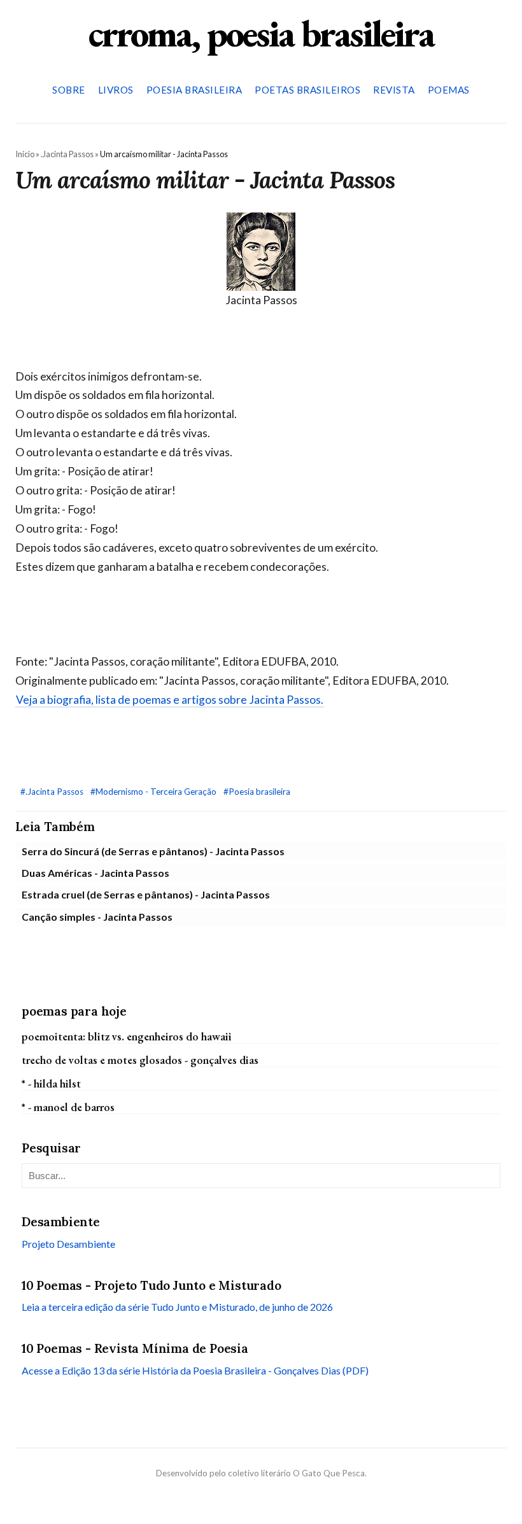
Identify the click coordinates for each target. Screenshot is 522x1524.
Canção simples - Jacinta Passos (97, 917)
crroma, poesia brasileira (261, 33)
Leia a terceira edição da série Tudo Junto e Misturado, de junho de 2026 (177, 1307)
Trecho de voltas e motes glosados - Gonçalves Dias (140, 1059)
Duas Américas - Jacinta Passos (95, 873)
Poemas (449, 89)
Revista (394, 89)
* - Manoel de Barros (68, 1107)
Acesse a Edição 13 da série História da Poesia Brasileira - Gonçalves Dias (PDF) (195, 1370)
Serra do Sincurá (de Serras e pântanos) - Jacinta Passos (153, 851)
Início (24, 154)
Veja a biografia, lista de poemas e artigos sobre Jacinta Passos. (169, 699)
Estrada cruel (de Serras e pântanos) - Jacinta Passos (146, 894)
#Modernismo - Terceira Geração (154, 791)
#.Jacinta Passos (52, 791)
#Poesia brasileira (256, 791)
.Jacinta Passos (67, 154)
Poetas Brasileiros (307, 89)
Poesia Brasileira (194, 89)
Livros (116, 89)
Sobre (68, 89)
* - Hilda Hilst (51, 1083)
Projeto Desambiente (68, 1244)
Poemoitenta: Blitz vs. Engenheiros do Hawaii (127, 1036)
